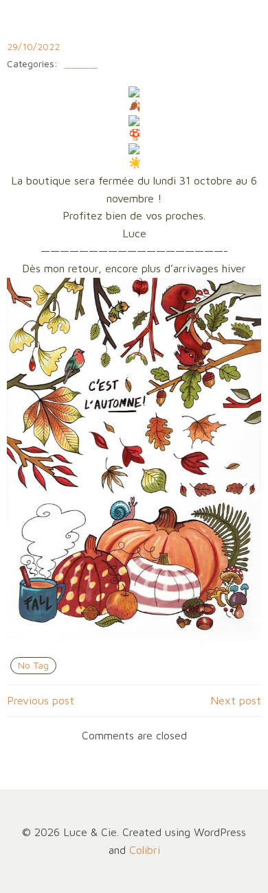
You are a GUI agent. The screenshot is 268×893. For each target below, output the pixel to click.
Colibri (144, 850)
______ (81, 64)
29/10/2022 (33, 46)
